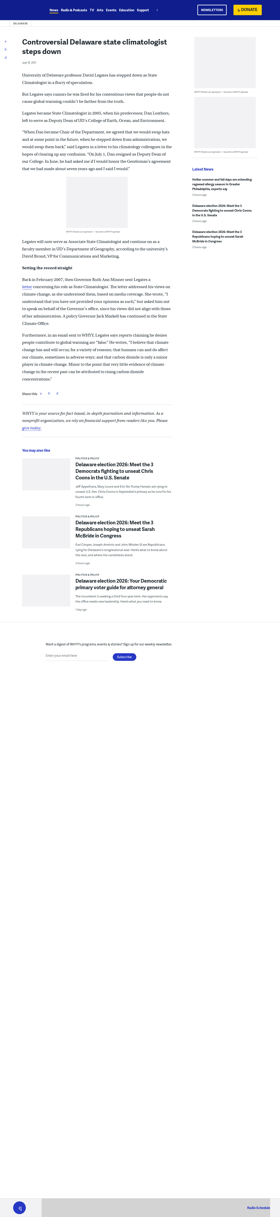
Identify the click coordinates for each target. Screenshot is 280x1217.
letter (27, 286)
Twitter (49, 393)
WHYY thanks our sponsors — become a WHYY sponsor (93, 231)
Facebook (41, 393)
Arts (100, 10)
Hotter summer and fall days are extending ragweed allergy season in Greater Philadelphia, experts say (222, 184)
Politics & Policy (87, 458)
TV (92, 10)
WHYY (25, 10)
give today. (31, 428)
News (54, 10)
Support (143, 10)
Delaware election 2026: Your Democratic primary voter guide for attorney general (121, 584)
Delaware (20, 23)
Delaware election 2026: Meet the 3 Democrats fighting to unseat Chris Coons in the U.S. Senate (114, 471)
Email (57, 393)
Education (126, 10)
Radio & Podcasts (74, 10)
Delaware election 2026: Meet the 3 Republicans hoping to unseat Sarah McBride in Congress (115, 529)
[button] (19, 1207)
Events (111, 10)
